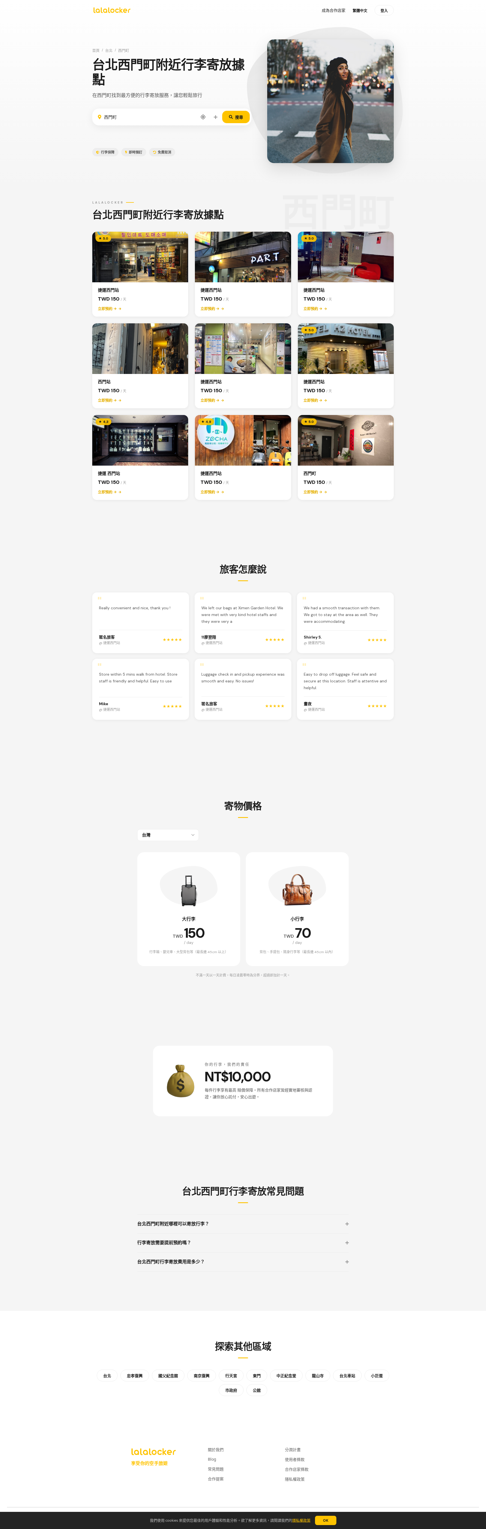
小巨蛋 (377, 1375)
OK (325, 1520)
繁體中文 (360, 10)
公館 (257, 1390)
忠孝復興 (135, 1375)
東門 (257, 1375)
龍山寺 (318, 1375)
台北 (108, 50)
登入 (384, 10)
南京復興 (202, 1375)
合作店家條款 (297, 1469)
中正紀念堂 (286, 1375)
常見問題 (216, 1469)
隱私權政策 (301, 1520)
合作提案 (216, 1478)
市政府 (231, 1390)
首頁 (96, 50)
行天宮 (231, 1375)
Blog (212, 1459)
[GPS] (203, 117)
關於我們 (216, 1449)
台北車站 (347, 1375)
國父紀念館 (168, 1375)
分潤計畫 (293, 1449)
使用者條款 (295, 1459)
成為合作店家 (333, 10)
